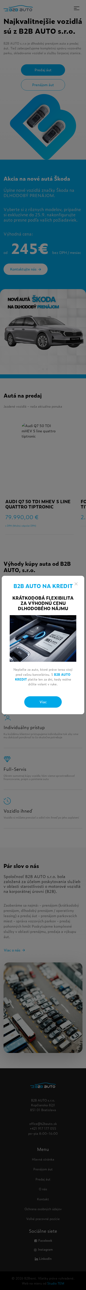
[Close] (76, 583)
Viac (43, 701)
